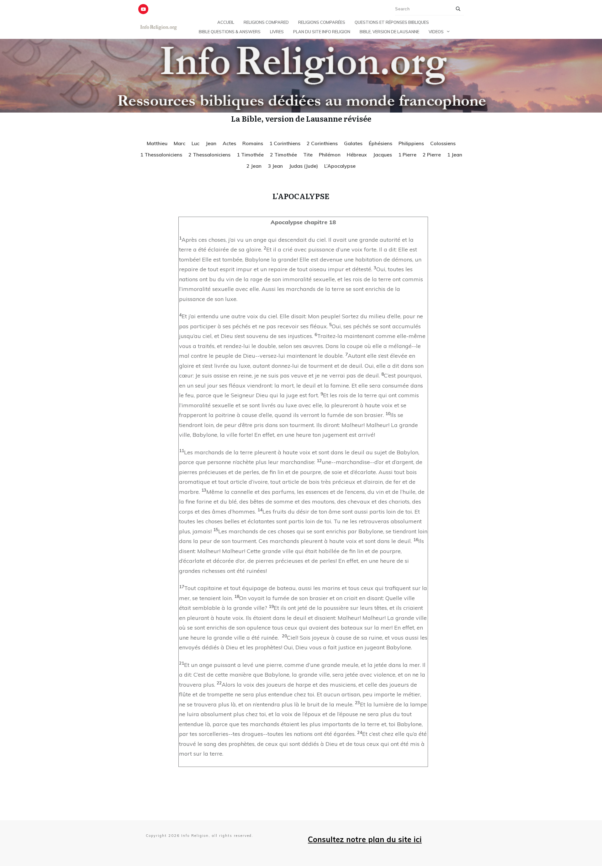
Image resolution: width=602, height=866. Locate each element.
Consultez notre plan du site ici (365, 839)
